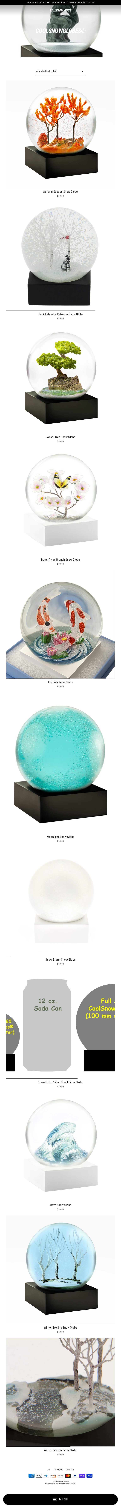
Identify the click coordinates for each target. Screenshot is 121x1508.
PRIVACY (70, 1469)
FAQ (49, 1469)
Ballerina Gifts (60, 10)
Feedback (58, 1469)
